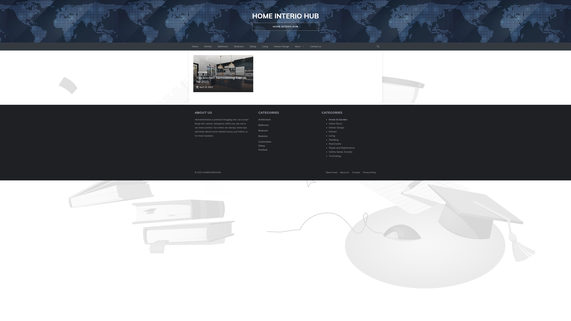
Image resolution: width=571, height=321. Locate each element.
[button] (378, 47)
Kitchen (208, 46)
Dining (253, 46)
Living (265, 46)
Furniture (262, 149)
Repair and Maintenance (342, 147)
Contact (356, 172)
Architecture (264, 119)
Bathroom (223, 46)
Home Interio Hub (285, 16)
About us (344, 172)
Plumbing (333, 139)
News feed (331, 172)
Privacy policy (369, 172)
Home (195, 46)
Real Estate (335, 143)
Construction (264, 141)
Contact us (315, 46)
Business (263, 136)
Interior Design (281, 46)
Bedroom (239, 46)
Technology (335, 155)
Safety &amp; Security (341, 151)
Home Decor (335, 123)
